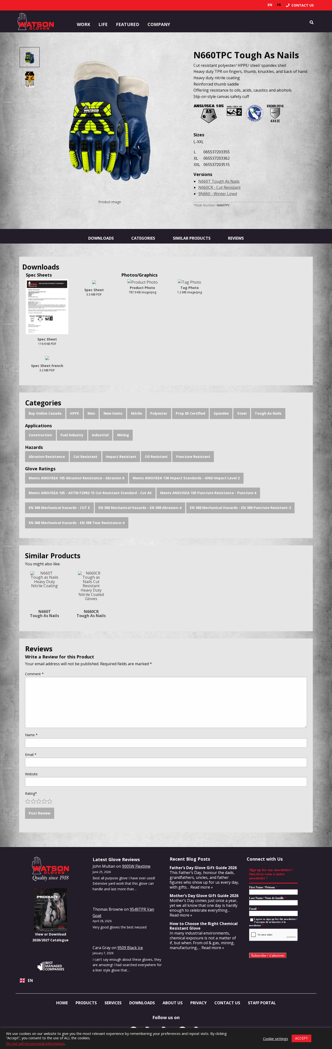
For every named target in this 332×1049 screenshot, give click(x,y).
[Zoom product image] (110, 122)
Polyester (158, 413)
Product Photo (142, 287)
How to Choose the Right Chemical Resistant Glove (204, 926)
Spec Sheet (47, 339)
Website (31, 774)
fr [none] (279, 4)
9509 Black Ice (130, 947)
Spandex (221, 413)
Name (31, 735)
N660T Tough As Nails (219, 181)
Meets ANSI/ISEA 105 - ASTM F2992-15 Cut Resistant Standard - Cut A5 (90, 492)
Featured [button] (127, 24)
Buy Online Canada (45, 413)
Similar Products (191, 238)
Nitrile (136, 413)
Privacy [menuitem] (198, 1002)
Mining (123, 435)
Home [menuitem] (62, 1002)
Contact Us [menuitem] (227, 1002)
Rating (31, 793)
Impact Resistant (121, 456)
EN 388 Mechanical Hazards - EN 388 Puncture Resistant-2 (240, 507)
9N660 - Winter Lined (217, 193)
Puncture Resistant (193, 456)
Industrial (100, 435)
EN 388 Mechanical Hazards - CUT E (59, 507)
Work (83, 24)
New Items (113, 413)
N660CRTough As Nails (91, 614)
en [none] (270, 4)
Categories (143, 238)
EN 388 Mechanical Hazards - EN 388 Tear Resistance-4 (76, 522)
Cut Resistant (85, 456)
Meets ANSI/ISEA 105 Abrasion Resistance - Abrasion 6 (76, 478)
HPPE (74, 413)
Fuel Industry (72, 435)
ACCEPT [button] (301, 1038)
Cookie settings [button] (275, 1038)
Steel (241, 413)
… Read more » (200, 887)
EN (30, 980)
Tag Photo (189, 287)
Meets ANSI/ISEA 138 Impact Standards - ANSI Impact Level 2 (186, 478)
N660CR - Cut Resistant (219, 187)
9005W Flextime (136, 866)
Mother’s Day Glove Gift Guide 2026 (204, 895)
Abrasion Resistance (47, 456)
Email (30, 754)
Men (91, 413)
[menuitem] (299, 5)
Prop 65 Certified (190, 413)
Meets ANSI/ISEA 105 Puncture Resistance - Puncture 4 (208, 492)
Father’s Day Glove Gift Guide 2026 (203, 867)
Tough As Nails (268, 413)
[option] (279, 5)
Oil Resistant (156, 456)
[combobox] (50, 980)
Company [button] (159, 24)
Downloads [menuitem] (142, 1002)
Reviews (236, 238)
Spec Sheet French (47, 365)
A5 (208, 111)
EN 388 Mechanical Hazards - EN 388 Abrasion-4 (139, 507)
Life (103, 24)
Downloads (101, 238)
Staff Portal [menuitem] (262, 1002)
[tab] (29, 57)
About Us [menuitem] (173, 1002)
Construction (40, 435)
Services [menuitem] (113, 1002)
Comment (34, 674)
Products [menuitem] (86, 1002)
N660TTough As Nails (44, 614)
